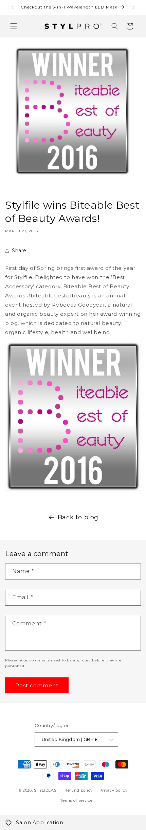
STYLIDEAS (45, 790)
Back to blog (78, 517)
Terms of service (76, 800)
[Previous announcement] (12, 7)
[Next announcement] (133, 7)
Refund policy (79, 790)
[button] (13, 26)
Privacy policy (113, 790)
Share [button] (19, 250)
